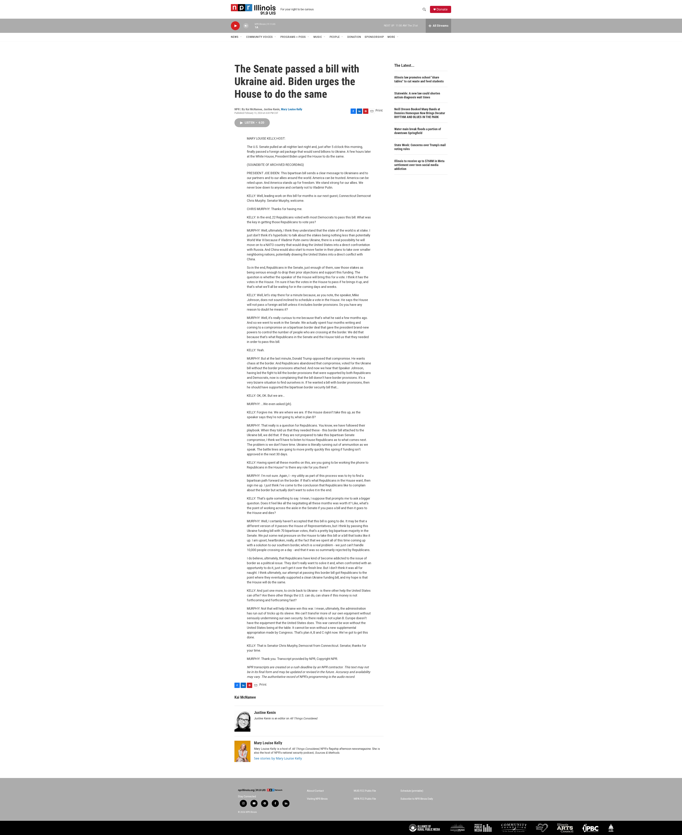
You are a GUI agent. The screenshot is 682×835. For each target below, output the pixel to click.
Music (317, 37)
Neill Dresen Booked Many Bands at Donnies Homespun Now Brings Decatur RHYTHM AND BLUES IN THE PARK (419, 113)
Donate (442, 9)
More (391, 37)
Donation (354, 37)
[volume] (246, 26)
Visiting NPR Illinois (317, 799)
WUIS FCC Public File (365, 791)
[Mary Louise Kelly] (242, 751)
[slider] (251, 26)
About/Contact (315, 791)
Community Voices (259, 37)
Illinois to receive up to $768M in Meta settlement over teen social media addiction (419, 165)
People (335, 37)
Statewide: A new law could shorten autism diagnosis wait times (417, 95)
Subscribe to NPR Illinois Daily (416, 799)
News (235, 37)
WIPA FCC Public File (365, 799)
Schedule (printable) (411, 791)
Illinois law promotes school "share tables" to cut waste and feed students (419, 79)
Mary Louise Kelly (291, 109)
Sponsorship (374, 37)
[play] (235, 26)
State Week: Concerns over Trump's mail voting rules (420, 147)
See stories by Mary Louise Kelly (278, 758)
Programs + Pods (293, 37)
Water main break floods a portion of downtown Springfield (417, 131)
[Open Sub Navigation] (241, 37)
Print (379, 110)
